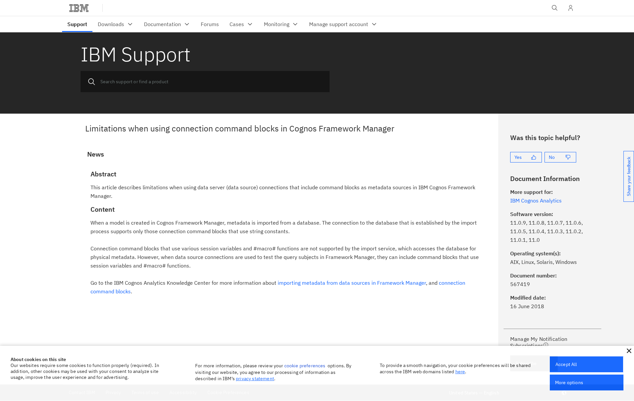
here (460, 372)
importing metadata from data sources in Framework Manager (352, 282)
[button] (629, 350)
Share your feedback (628, 176)
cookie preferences (305, 366)
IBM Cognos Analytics (536, 200)
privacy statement (255, 379)
